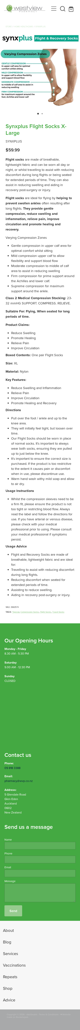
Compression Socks (29, 612)
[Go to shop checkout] (71, 8)
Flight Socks (45, 612)
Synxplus (40, 26)
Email (7, 867)
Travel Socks (58, 612)
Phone (8, 853)
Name (8, 839)
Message (9, 881)
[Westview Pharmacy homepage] (26, 8)
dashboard (31, 1014)
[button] (62, 8)
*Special (15, 612)
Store (9, 26)
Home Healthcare (23, 26)
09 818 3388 (12, 768)
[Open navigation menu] (53, 8)
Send (13, 910)
